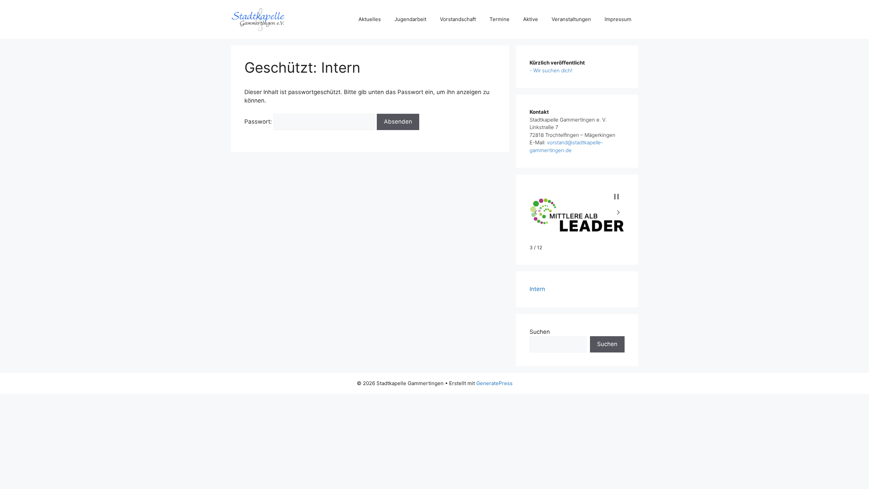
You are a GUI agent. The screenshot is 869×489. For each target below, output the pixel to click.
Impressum (618, 19)
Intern (537, 289)
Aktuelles (369, 19)
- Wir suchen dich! (551, 70)
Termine (499, 19)
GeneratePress (494, 383)
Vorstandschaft (458, 19)
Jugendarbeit (410, 19)
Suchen (540, 331)
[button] (535, 212)
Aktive (530, 19)
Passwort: (259, 121)
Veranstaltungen (571, 19)
